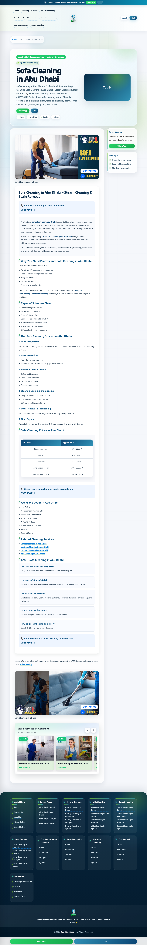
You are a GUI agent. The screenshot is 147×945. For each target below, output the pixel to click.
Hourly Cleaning (74, 802)
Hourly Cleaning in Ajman (73, 827)
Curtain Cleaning (74, 839)
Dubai (41, 848)
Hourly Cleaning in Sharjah (73, 821)
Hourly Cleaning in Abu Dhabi (73, 814)
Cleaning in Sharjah (47, 818)
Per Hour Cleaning (48, 10)
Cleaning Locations (29, 10)
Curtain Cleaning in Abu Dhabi (34, 550)
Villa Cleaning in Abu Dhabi (33, 553)
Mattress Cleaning (97, 841)
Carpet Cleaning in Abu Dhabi (34, 544)
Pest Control (19, 18)
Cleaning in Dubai (47, 807)
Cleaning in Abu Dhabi (46, 813)
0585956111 (18, 886)
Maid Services (32, 18)
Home (16, 10)
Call (100, 2)
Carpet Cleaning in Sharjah (125, 821)
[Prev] (87, 730)
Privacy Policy (19, 822)
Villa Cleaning (99, 802)
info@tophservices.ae (22, 881)
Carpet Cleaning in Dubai (125, 808)
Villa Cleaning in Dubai (98, 808)
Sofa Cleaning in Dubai (20, 845)
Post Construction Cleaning (49, 841)
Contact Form (19, 896)
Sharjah (42, 857)
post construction (21, 25)
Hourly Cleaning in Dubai (73, 808)
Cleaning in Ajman (47, 823)
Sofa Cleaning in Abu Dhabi (22, 852)
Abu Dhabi (43, 852)
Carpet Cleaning (126, 802)
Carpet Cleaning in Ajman (125, 827)
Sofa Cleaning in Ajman (20, 864)
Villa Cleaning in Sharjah (98, 821)
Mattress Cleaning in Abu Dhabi (35, 547)
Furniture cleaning (48, 18)
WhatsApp (91, 2)
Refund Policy (19, 827)
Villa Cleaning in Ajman (98, 827)
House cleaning (37, 25)
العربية (124, 18)
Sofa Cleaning (26, 664)
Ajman (42, 862)
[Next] (93, 730)
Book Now (17, 817)
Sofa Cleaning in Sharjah (20, 858)
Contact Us (18, 812)
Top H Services (67, 932)
